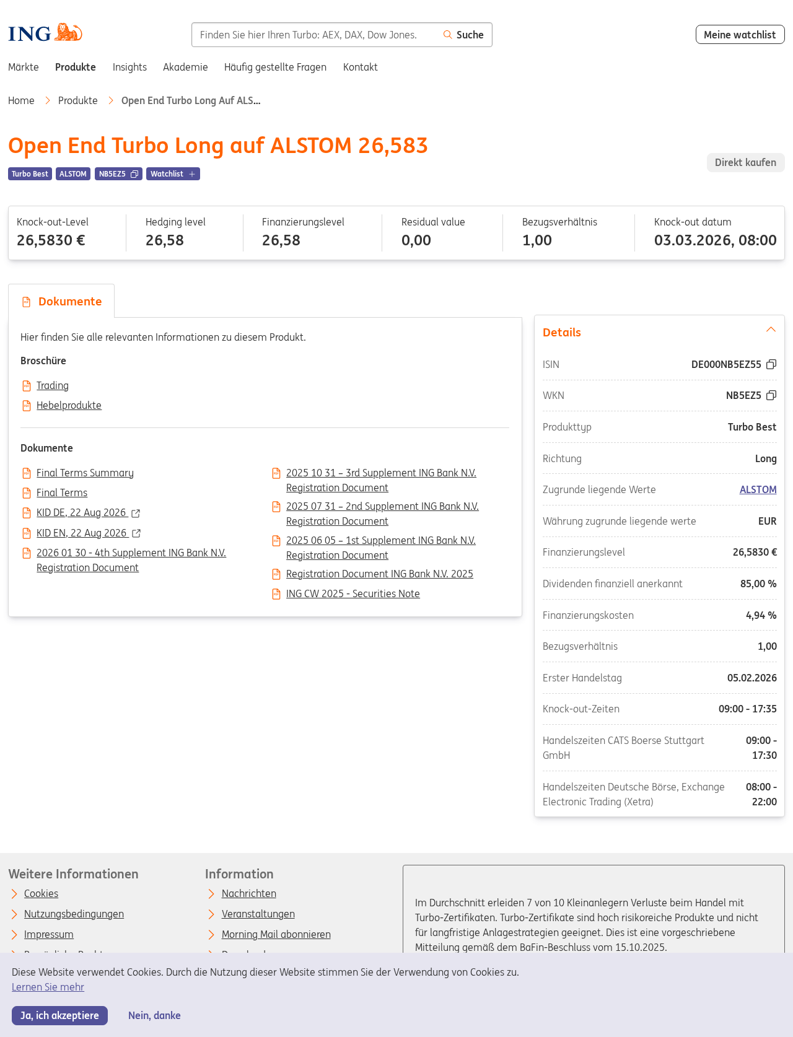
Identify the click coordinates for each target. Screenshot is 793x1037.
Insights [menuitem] (130, 67)
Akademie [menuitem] (185, 67)
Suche (470, 34)
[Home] (45, 34)
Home (22, 100)
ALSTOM (757, 490)
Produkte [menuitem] (75, 67)
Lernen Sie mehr (48, 987)
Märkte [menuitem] (23, 67)
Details (562, 332)
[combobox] (313, 34)
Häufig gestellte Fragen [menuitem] (275, 67)
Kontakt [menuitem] (360, 67)
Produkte (79, 100)
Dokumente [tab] (67, 301)
